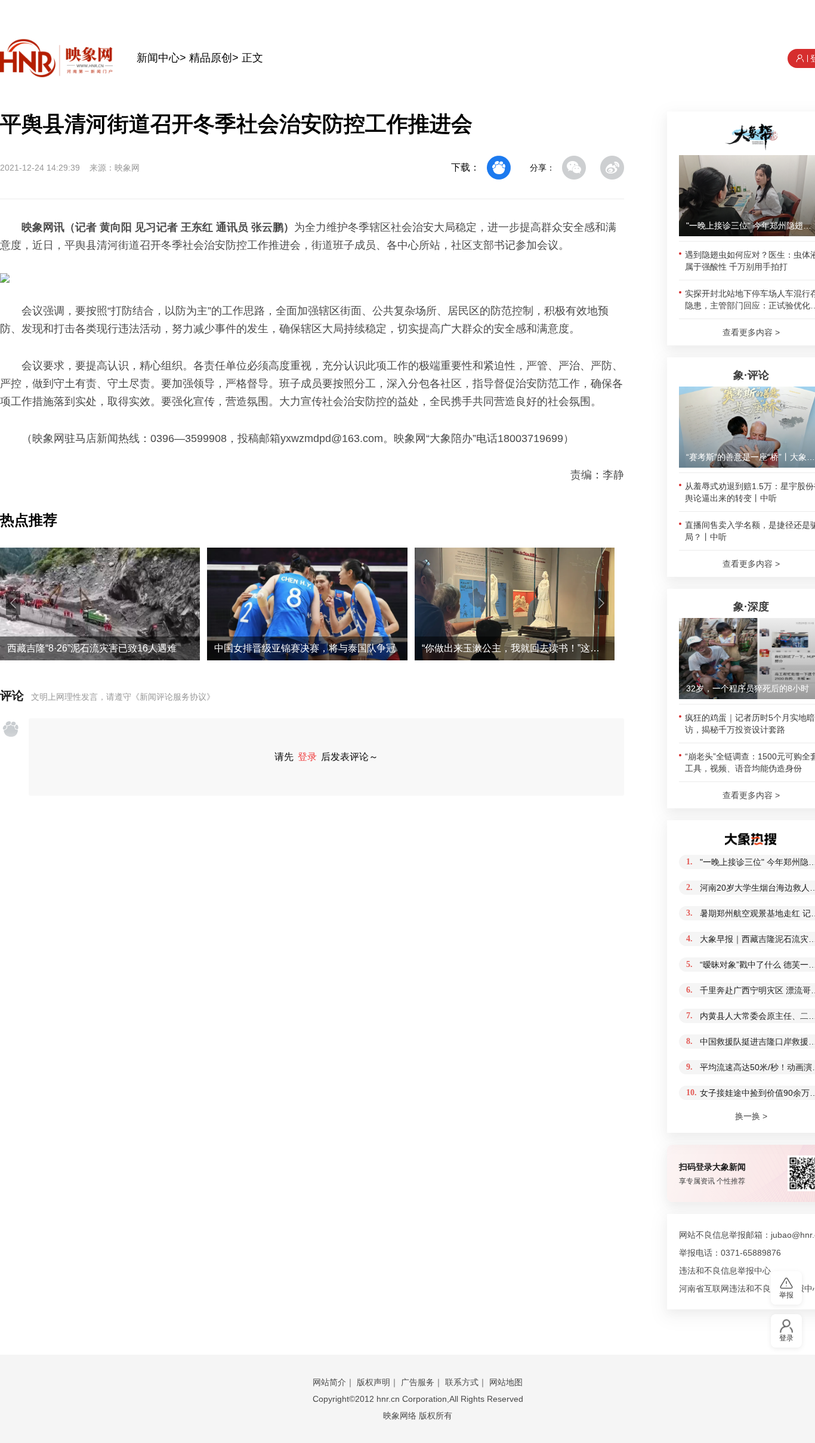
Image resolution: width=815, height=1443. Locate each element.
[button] (13, 603)
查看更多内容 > (751, 332)
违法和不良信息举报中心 (725, 1270)
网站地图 (506, 1382)
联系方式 (461, 1382)
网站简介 (329, 1382)
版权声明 (373, 1382)
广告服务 (417, 1382)
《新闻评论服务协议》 (173, 697)
